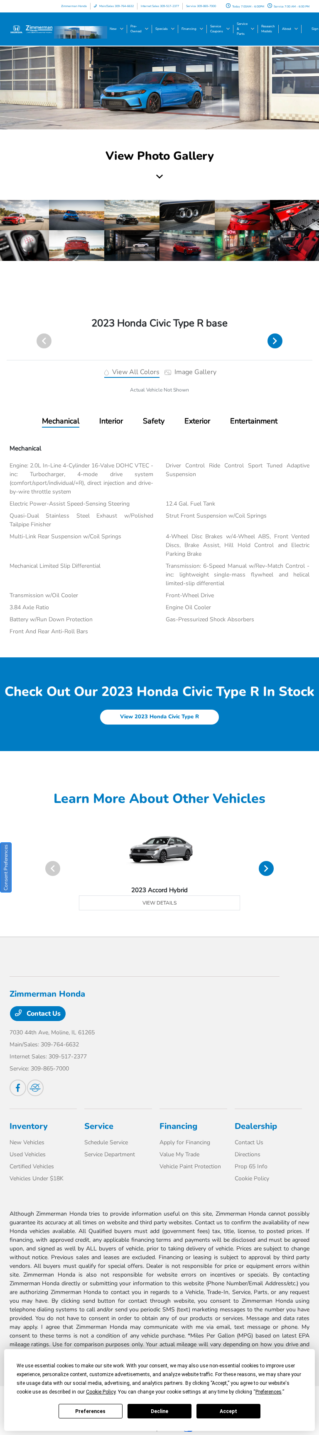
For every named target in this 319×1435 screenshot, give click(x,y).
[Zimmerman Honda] (32, 28)
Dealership (256, 1126)
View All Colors (135, 372)
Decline (159, 1411)
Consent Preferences (5, 867)
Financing (178, 1126)
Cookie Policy (252, 1178)
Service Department (109, 1154)
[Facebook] (18, 1088)
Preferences (90, 1411)
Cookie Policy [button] (100, 1392)
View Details (159, 903)
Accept (228, 1411)
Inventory (29, 1126)
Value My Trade (179, 1154)
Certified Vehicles (32, 1166)
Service (98, 1126)
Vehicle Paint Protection (190, 1166)
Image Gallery (194, 372)
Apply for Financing (185, 1142)
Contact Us (43, 1013)
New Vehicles (27, 1142)
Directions (247, 1154)
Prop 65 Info (251, 1166)
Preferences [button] (268, 1392)
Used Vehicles (28, 1154)
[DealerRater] (35, 1088)
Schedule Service (106, 1142)
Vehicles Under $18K (37, 1178)
